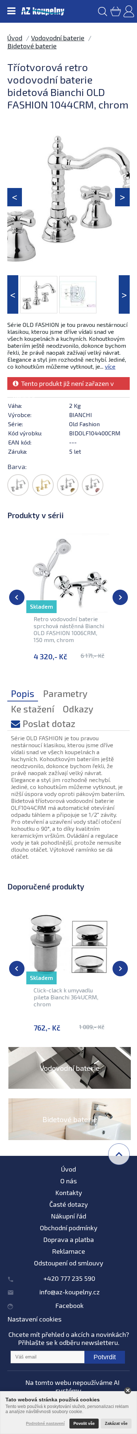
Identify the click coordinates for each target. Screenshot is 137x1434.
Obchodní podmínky (69, 1228)
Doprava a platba (68, 1239)
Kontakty (68, 1192)
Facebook (69, 1305)
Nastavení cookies (34, 1319)
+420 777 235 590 (69, 1278)
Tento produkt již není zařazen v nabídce (63, 384)
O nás (68, 1181)
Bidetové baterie (32, 46)
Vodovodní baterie (57, 38)
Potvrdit (105, 1357)
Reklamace (68, 1251)
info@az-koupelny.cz (69, 1292)
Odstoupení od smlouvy (68, 1263)
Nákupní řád (68, 1216)
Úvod (14, 38)
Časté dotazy (68, 1204)
